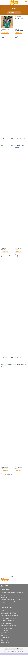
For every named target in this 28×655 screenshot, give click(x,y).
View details (5, 32)
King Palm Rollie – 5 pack (5, 577)
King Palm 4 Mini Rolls (18, 468)
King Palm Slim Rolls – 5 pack (18, 358)
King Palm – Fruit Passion (18, 249)
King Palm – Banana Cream (4, 139)
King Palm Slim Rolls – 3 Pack (4, 468)
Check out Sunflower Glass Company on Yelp (12, 592)
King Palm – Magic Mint (5, 30)
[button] (2, 2)
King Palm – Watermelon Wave (19, 30)
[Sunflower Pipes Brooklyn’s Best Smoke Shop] (14, 2)
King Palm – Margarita (3, 249)
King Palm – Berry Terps (19, 139)
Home (5, 6)
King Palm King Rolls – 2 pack (4, 358)
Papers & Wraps (12, 6)
